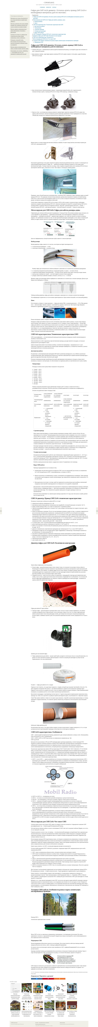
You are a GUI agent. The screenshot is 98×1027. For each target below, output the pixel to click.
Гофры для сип (75, 972)
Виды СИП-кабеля (39, 32)
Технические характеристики (68, 972)
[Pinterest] (48, 979)
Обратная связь (62, 1022)
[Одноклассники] (59, 979)
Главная (42, 7)
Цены (36, 23)
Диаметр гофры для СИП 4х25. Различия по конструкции (47, 36)
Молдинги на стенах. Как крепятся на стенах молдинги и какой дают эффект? (19, 20)
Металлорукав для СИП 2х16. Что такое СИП (44, 39)
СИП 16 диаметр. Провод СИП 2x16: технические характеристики (49, 34)
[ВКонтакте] (36, 979)
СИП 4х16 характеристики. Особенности (43, 37)
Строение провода (39, 29)
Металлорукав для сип (53, 972)
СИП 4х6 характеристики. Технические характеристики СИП (48, 24)
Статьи (54, 7)
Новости (48, 7)
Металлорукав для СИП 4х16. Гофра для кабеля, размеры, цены (49, 20)
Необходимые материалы (44, 972)
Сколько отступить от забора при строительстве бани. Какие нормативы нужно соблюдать (19, 36)
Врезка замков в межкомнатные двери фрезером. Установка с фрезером (19, 31)
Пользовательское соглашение (44, 1022)
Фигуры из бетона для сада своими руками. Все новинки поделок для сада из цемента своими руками (19, 25)
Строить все (49, 2)
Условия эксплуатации (40, 31)
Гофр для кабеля (60, 972)
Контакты (36, 1022)
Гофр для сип (37, 972)
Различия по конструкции (83, 972)
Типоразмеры (38, 28)
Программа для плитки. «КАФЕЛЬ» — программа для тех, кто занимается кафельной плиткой (19, 52)
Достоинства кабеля (40, 26)
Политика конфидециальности (40, 1024)
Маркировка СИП (39, 42)
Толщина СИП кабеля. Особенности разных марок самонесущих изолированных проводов (55, 40)
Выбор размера (38, 21)
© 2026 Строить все (14, 1022)
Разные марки (33, 973)
